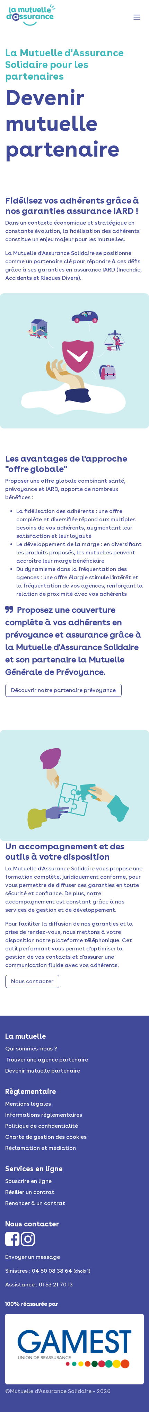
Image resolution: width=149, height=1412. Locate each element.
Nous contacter (32, 981)
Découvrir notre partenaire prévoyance (63, 690)
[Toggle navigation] (137, 16)
